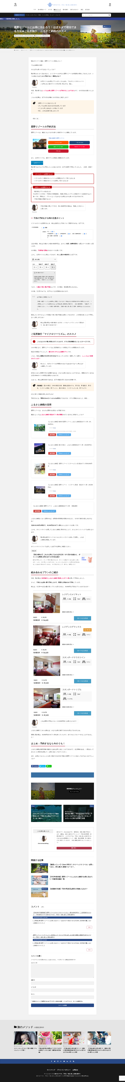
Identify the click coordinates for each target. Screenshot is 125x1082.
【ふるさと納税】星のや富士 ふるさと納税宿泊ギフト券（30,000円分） (70, 445)
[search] (109, 15)
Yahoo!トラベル (78, 146)
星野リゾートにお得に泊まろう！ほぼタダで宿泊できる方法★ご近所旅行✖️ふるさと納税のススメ (52, 50)
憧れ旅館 (65, 9)
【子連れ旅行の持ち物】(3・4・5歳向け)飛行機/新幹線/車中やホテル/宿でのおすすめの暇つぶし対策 (74, 1050)
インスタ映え (45, 15)
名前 (33, 980)
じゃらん (57, 142)
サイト (33, 994)
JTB (57, 151)
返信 (89, 927)
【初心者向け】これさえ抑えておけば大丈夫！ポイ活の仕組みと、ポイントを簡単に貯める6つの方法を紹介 (56, 556)
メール (33, 987)
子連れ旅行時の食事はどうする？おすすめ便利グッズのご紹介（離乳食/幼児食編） (50, 1050)
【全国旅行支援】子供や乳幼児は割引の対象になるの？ (68, 889)
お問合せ (75, 1070)
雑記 (82, 9)
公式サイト (37, 163)
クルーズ (57, 15)
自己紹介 (87, 9)
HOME (17, 50)
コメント (34, 962)
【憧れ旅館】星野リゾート (56, 138)
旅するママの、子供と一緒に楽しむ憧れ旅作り (68, 1073)
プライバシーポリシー (64, 1070)
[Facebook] (35, 766)
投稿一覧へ (73, 848)
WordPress (85, 1076)
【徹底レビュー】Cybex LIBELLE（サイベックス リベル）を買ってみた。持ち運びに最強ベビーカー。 (71, 866)
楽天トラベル (57, 146)
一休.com (78, 142)
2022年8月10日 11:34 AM (40, 917)
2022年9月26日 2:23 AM (40, 940)
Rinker (54, 427)
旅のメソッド (57, 9)
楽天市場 (52, 434)
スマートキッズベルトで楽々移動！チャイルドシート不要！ (25, 1049)
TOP (34, 9)
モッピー (52, 15)
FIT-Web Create (69, 1076)
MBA (39, 15)
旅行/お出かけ (74, 9)
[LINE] (49, 766)
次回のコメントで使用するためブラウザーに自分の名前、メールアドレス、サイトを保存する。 (58, 1001)
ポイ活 (50, 9)
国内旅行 (45, 876)
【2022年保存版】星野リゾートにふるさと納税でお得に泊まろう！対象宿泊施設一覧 (71, 878)
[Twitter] (42, 766)
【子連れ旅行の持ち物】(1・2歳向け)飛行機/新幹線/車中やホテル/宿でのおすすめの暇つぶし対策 (99, 1050)
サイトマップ (51, 1070)
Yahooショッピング (64, 434)
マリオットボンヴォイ (32, 15)
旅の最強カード (42, 9)
